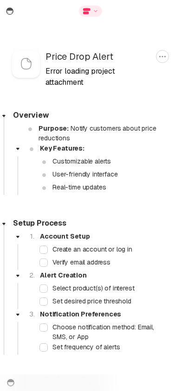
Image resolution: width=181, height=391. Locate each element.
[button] (90, 11)
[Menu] (141, 11)
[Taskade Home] (27, 11)
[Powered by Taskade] (11, 383)
